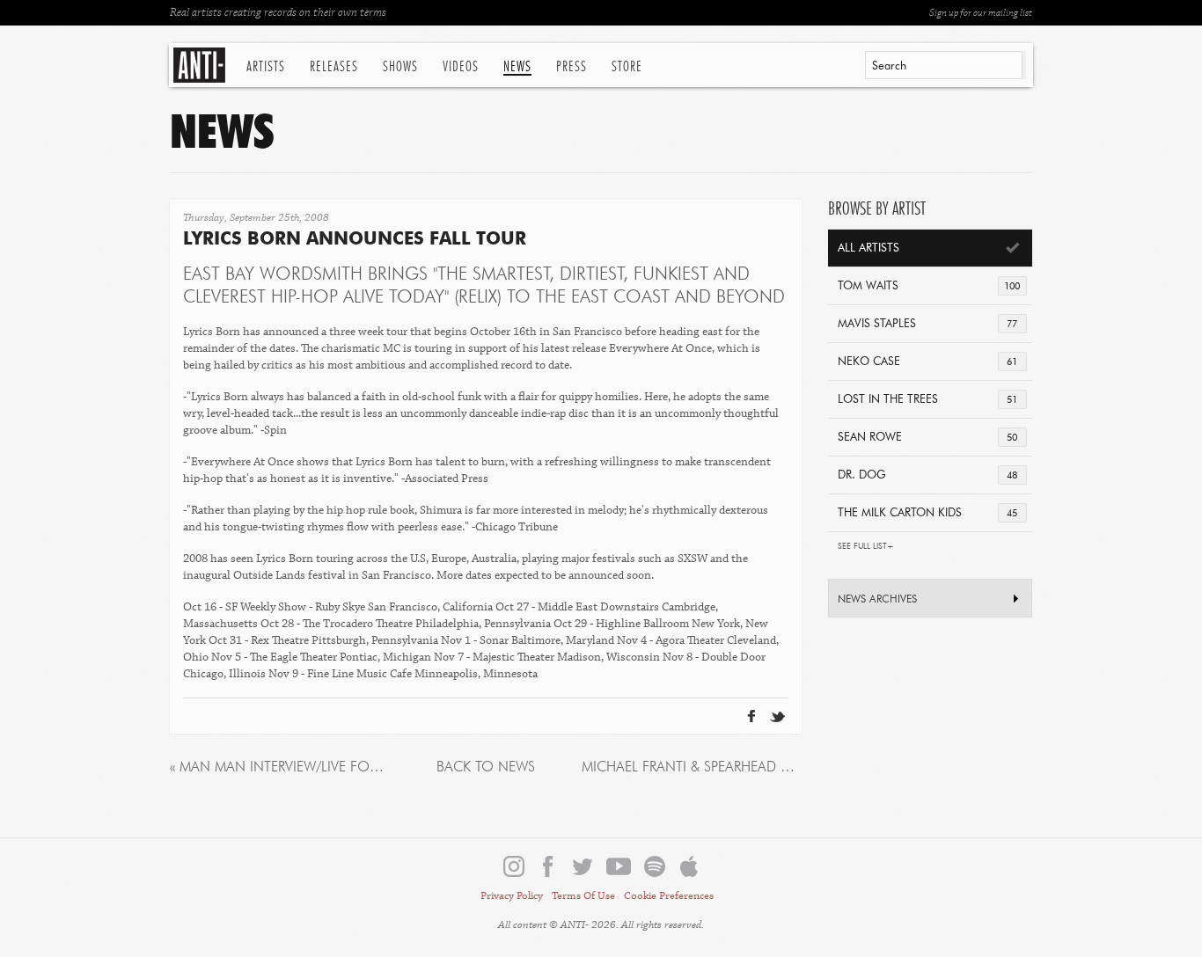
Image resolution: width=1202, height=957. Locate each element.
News (517, 67)
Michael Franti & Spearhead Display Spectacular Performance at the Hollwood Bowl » (692, 768)
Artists (265, 67)
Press (571, 67)
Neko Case (927, 362)
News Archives (877, 600)
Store (627, 67)
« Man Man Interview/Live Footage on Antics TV (280, 768)
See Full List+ (866, 547)
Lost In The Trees (927, 399)
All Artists (868, 248)
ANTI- (201, 65)
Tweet (734, 687)
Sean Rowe (927, 437)
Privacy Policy (511, 895)
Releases (334, 67)
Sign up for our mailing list (980, 12)
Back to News (485, 768)
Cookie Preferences (669, 895)
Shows (400, 67)
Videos (461, 67)
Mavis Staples (927, 324)
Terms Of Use (583, 895)
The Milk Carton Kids (927, 513)
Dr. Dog (927, 475)
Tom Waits (929, 286)
